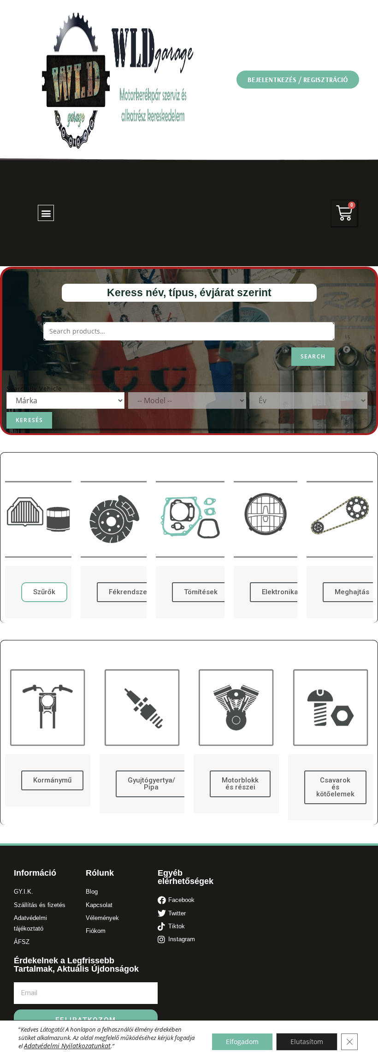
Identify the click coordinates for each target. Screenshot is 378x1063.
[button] (297, 80)
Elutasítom (306, 1041)
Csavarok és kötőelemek (335, 787)
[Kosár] (344, 213)
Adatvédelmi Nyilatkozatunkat (67, 1045)
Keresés (29, 420)
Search (313, 356)
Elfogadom (242, 1041)
